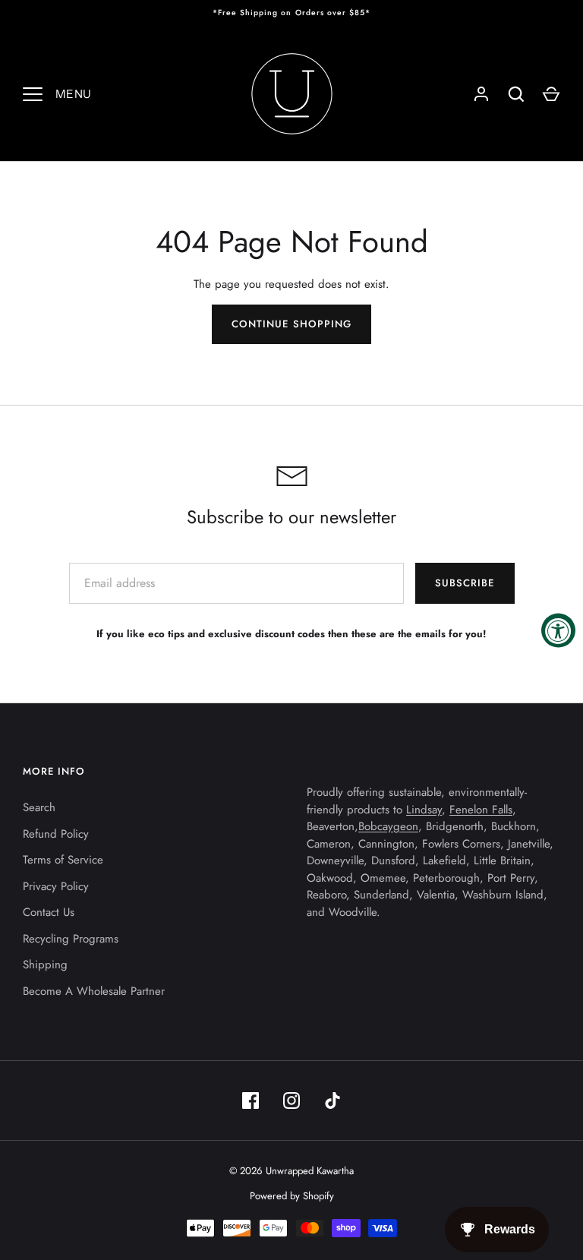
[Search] (516, 94)
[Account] (481, 94)
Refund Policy (56, 834)
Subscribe (464, 583)
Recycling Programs (70, 938)
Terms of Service (63, 859)
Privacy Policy (56, 886)
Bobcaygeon (388, 826)
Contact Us (48, 912)
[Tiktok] (332, 1100)
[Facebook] (250, 1100)
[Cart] (551, 94)
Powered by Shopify (292, 1196)
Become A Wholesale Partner (94, 991)
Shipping (45, 964)
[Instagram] (291, 1100)
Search (39, 807)
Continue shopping (291, 324)
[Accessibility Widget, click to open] (558, 630)
